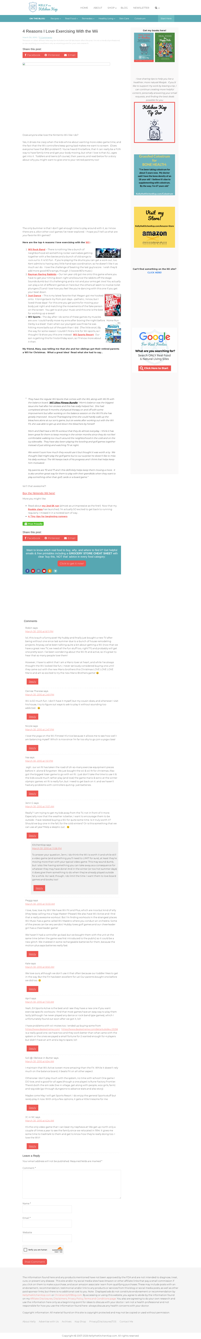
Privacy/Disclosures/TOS (102, 1321)
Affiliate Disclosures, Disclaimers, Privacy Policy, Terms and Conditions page (73, 1298)
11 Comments (45, 37)
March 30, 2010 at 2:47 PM (39, 729)
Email (27, 1218)
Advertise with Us (49, 1321)
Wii (88, 242)
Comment (29, 1168)
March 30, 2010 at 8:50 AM (39, 967)
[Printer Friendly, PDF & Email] (33, 523)
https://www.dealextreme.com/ (42, 1029)
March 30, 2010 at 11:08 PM (47, 848)
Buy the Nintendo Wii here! (39, 493)
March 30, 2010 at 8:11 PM (39, 631)
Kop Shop (80, 1321)
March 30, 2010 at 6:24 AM (39, 1120)
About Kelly (29, 1321)
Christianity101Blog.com (68, 1295)
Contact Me (126, 1321)
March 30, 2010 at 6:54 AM (39, 1061)
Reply (32, 681)
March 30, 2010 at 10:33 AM (40, 904)
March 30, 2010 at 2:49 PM (39, 694)
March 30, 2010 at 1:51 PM (39, 761)
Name (27, 1203)
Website (27, 1232)
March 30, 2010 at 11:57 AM (39, 806)
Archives (66, 1321)
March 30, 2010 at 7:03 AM (39, 1002)
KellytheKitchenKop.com (37, 1295)
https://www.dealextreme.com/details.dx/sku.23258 (89, 1029)
